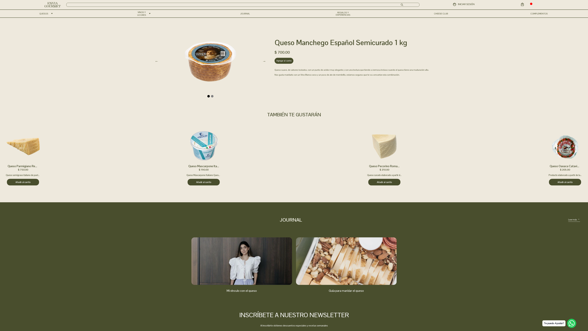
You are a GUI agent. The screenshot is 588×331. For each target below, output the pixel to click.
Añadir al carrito (23, 182)
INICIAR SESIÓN (466, 4)
